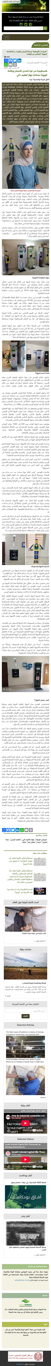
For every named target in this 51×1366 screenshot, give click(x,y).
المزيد (8, 996)
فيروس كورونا (41, 840)
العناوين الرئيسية (33, 62)
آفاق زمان (25, 1216)
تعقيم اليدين (16, 840)
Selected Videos (25, 1139)
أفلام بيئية (25, 1105)
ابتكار (24, 842)
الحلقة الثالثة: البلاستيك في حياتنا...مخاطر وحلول (28, 1183)
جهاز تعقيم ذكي (28, 840)
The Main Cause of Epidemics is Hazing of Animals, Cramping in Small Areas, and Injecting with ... (25, 1033)
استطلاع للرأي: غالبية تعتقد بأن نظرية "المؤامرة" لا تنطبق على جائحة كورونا (20, 861)
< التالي (36, 941)
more (43, 1097)
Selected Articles (25, 1025)
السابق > (43, 941)
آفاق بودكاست (25, 1175)
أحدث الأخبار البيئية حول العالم (26, 902)
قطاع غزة (31, 842)
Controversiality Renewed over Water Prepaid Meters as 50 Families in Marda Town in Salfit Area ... (25, 1061)
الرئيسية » (43, 62)
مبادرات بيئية (25, 949)
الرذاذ (39, 842)
